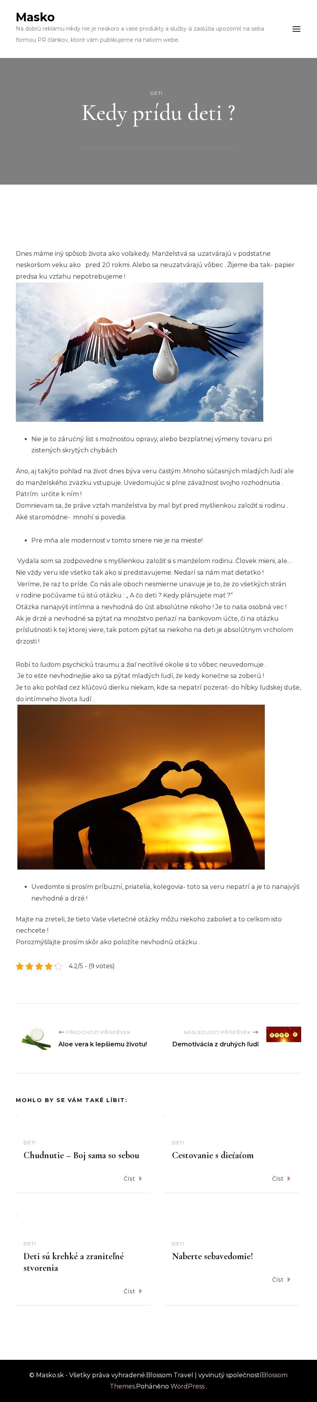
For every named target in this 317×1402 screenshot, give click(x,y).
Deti (156, 93)
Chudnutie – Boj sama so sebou (81, 1155)
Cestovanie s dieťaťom (213, 1155)
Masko (35, 17)
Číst (129, 1178)
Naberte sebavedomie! (212, 1256)
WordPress (187, 1386)
